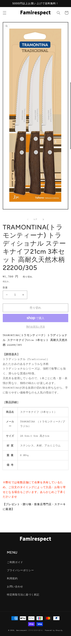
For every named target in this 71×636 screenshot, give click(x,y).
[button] (4, 13)
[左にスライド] (28, 219)
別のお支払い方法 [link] (35, 326)
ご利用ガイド (15, 562)
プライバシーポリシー (20, 570)
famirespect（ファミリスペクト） (30, 630)
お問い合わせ (15, 586)
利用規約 (12, 578)
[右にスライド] (43, 219)
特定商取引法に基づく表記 (23, 594)
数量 (5, 287)
